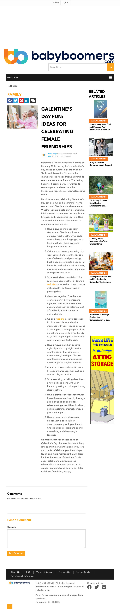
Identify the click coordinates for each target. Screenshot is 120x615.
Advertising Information (22, 576)
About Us (15, 572)
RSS (28, 572)
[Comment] (33, 100)
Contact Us (64, 572)
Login (65, 3)
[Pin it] (21, 100)
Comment (11, 527)
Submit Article (83, 572)
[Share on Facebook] (10, 100)
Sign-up (55, 3)
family (14, 94)
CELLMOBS (54, 602)
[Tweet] (15, 100)
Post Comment (16, 553)
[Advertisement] (60, 26)
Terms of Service (44, 572)
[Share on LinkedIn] (26, 100)
